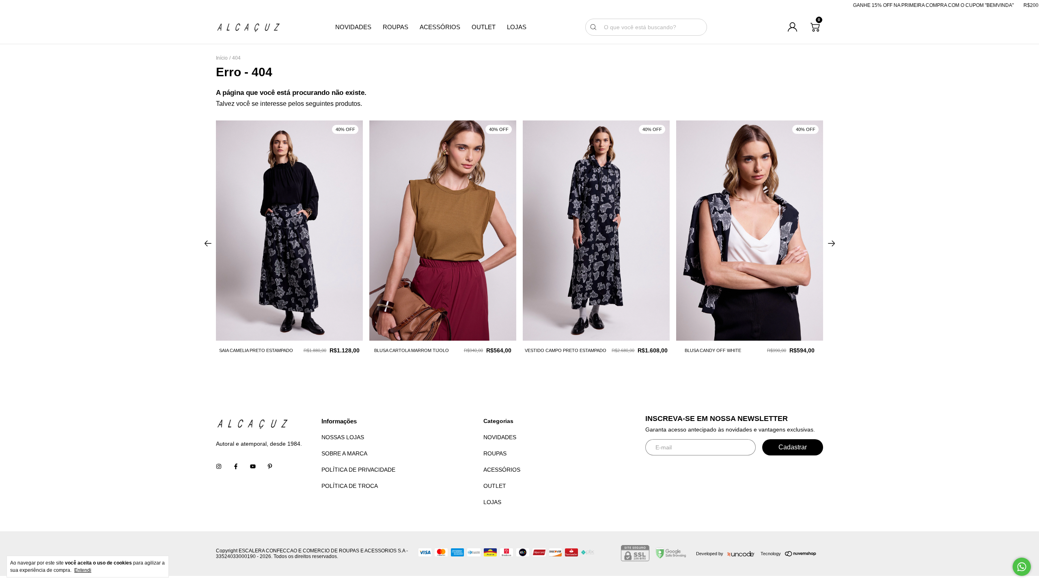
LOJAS (516, 27)
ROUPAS (395, 27)
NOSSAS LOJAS (342, 437)
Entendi (82, 570)
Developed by (709, 553)
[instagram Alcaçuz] (219, 466)
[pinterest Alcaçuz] (270, 466)
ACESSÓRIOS (440, 27)
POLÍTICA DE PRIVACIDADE (358, 469)
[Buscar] (593, 27)
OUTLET (484, 27)
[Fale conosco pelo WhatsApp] (1022, 567)
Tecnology (771, 553)
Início (222, 58)
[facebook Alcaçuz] (236, 466)
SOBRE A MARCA (344, 453)
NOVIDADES (353, 27)
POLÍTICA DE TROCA (349, 486)
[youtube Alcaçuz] (253, 466)
